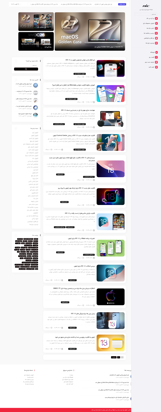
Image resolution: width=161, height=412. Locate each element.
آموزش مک (60, 99)
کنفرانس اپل (22, 269)
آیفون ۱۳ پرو (24, 247)
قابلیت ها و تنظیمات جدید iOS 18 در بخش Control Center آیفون (74, 135)
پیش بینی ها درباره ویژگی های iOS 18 (83, 314)
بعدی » (113, 357)
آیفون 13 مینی (28, 245)
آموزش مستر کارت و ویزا (31, 156)
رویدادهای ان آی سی (32, 216)
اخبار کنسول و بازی (33, 196)
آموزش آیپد (90, 99)
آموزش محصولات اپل (79, 74)
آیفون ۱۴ (17, 247)
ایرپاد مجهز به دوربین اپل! (25, 114)
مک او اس (27, 265)
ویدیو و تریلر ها (34, 224)
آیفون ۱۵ (28, 250)
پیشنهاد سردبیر (30, 269)
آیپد (28, 252)
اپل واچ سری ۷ (22, 256)
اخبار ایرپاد (82, 202)
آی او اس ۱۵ (28, 243)
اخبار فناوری (35, 193)
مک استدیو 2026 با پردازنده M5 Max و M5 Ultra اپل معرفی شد (89, 4)
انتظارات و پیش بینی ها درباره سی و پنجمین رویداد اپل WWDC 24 (74, 288)
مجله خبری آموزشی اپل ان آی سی (29, 262)
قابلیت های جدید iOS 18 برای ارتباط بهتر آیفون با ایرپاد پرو (76, 188)
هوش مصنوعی (34, 267)
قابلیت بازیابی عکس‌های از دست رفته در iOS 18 (80, 213)
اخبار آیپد (35, 170)
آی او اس (35, 243)
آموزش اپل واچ (34, 141)
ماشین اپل (28, 260)
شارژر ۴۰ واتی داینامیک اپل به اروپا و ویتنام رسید (23, 106)
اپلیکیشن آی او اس (89, 174)
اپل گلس (35, 258)
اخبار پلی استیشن (33, 184)
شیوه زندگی (35, 219)
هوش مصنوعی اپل (25, 267)
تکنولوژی (35, 213)
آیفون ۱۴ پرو (34, 250)
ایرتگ (21, 258)
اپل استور (29, 254)
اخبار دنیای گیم (34, 190)
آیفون (23, 243)
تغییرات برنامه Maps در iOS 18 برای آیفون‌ (81, 238)
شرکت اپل (35, 260)
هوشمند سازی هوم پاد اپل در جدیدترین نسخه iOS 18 (78, 110)
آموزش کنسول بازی (33, 147)
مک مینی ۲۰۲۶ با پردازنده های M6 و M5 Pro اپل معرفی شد (57, 4)
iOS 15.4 (20, 239)
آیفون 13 (35, 245)
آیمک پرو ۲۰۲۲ (34, 252)
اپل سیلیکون (22, 254)
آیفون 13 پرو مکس (33, 247)
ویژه (36, 269)
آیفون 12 (18, 243)
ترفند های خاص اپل (67, 74)
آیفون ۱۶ (22, 250)
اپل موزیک (35, 256)
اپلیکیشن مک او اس (32, 167)
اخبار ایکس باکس (33, 181)
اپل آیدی (35, 254)
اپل (18, 252)
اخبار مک (119, 43)
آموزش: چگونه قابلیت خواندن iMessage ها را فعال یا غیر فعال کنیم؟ (73, 85)
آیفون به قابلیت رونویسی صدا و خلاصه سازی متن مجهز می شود (75, 337)
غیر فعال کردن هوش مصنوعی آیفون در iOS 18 (80, 60)
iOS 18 (35, 241)
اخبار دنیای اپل (46, 41)
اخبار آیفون (47, 24)
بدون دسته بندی (33, 204)
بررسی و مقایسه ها (33, 207)
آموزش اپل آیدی (33, 138)
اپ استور (23, 252)
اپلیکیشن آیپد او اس (32, 164)
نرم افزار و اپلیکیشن (59, 124)
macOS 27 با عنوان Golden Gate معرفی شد (108, 47)
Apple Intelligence (28, 239)
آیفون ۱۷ (17, 250)
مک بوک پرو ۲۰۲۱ (19, 265)
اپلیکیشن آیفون (28, 258)
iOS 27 (25, 241)
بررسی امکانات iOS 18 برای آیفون (84, 266)
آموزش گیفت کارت (33, 150)
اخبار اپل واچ (34, 176)
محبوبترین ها (34, 265)
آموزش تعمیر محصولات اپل (30, 144)
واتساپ (17, 267)
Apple (36, 239)
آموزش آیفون (90, 74)
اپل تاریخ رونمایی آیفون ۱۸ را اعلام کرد (23, 84)
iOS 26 (30, 241)
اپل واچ (29, 256)
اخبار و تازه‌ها (60, 174)
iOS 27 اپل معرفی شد (44, 27)
